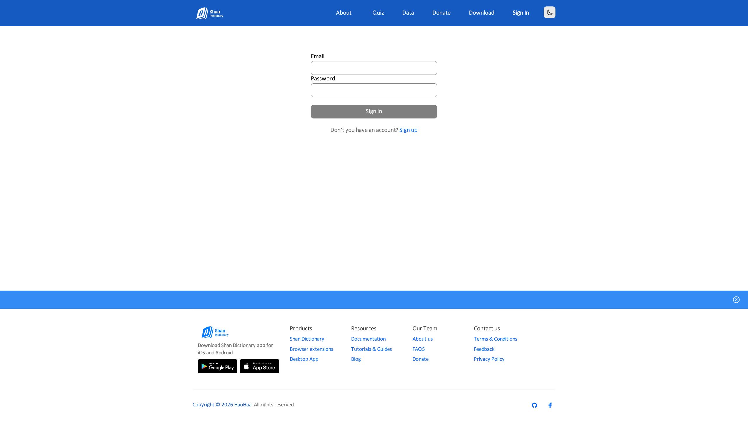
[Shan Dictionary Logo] (237, 332)
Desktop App (304, 359)
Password (323, 79)
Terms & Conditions (495, 339)
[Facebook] (550, 405)
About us (423, 339)
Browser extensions (311, 349)
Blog (356, 359)
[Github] (534, 405)
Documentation (368, 339)
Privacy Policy (489, 359)
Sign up (408, 130)
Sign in (374, 111)
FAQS (419, 349)
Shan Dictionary (307, 339)
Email (317, 57)
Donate (421, 359)
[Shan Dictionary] (210, 13)
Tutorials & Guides (371, 349)
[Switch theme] (550, 12)
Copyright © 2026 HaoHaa (222, 404)
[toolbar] (445, 13)
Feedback (484, 349)
